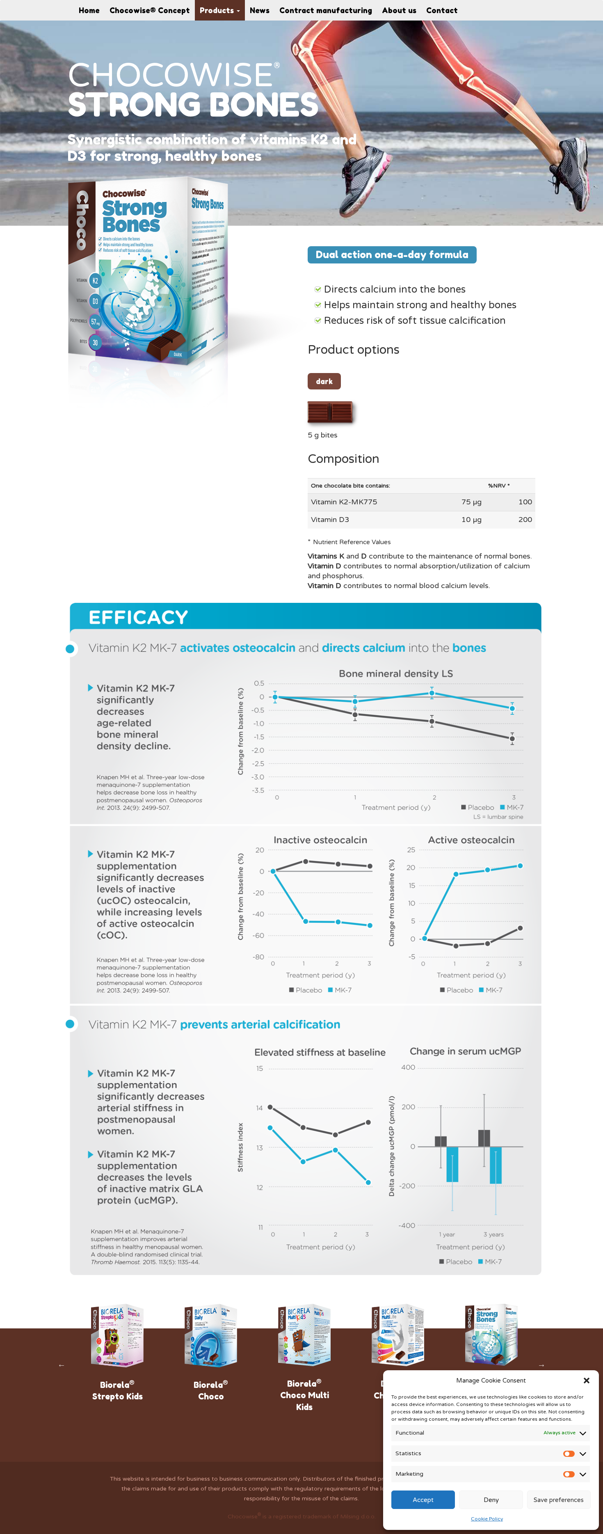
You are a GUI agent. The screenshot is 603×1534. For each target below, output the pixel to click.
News (260, 10)
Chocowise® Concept (150, 10)
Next (541, 1364)
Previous (61, 1364)
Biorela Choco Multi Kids (301, 1395)
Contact (442, 10)
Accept (423, 1500)
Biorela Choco (208, 1390)
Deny (491, 1500)
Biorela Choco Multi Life (395, 1395)
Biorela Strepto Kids (114, 1390)
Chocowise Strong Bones (488, 1394)
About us (399, 10)
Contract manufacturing (325, 10)
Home (89, 10)
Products (218, 10)
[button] (586, 1380)
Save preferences (559, 1500)
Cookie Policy (487, 1519)
